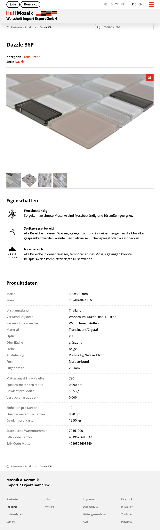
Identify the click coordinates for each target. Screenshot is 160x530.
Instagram (127, 506)
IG (111, 4)
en (140, 4)
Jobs (13, 4)
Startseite (12, 499)
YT (117, 4)
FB (105, 4)
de (134, 4)
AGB (85, 521)
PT (122, 4)
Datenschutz (90, 506)
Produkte (11, 506)
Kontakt (30, 4)
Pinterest (126, 521)
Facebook (126, 499)
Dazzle (20, 62)
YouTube (126, 514)
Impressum (89, 499)
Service (10, 521)
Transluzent (31, 57)
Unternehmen (14, 514)
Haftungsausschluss (94, 514)
